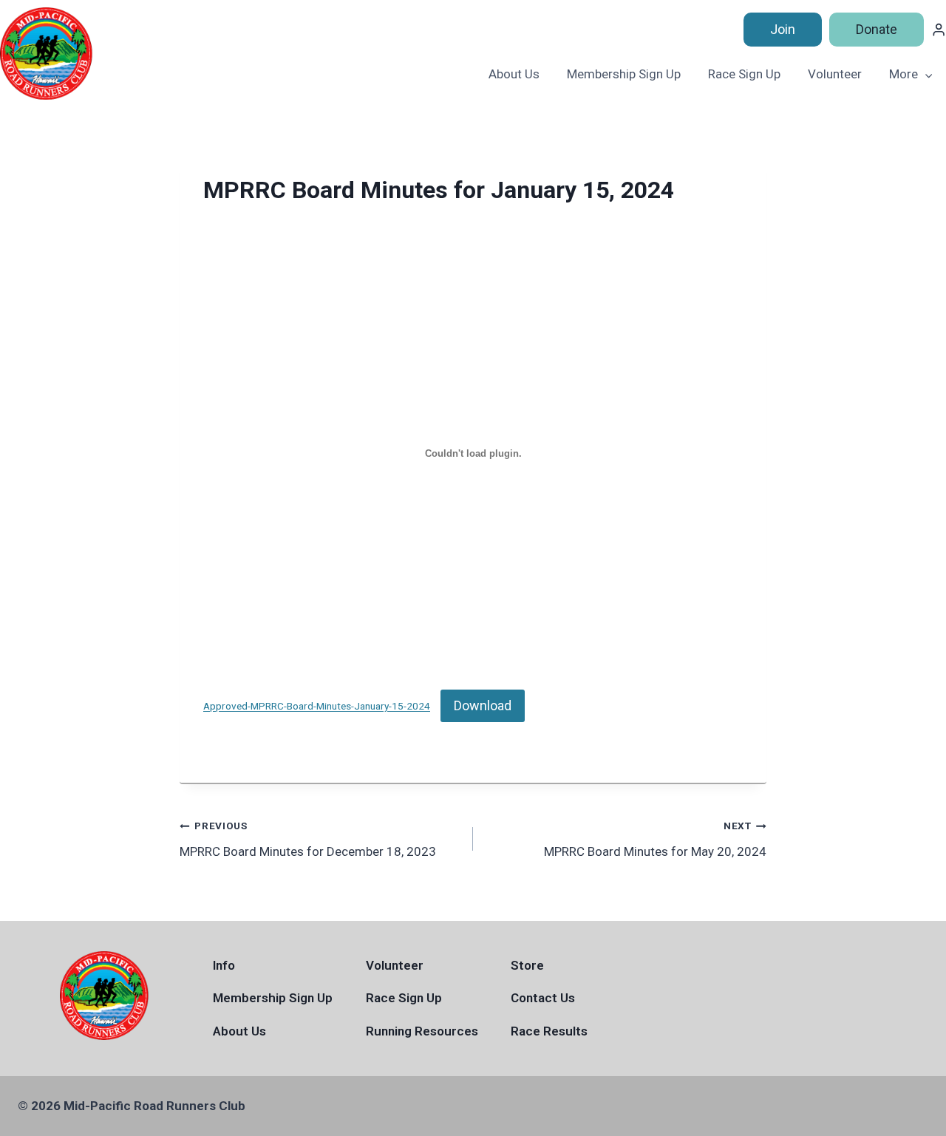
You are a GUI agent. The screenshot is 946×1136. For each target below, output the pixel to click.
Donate (876, 29)
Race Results (549, 1031)
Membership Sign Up (624, 74)
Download (482, 705)
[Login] (938, 30)
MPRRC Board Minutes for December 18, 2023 (308, 839)
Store (527, 965)
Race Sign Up (744, 74)
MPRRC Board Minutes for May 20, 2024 (655, 839)
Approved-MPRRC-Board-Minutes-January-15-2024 (316, 706)
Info (224, 965)
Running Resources (422, 1031)
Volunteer (835, 74)
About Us (514, 74)
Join (782, 29)
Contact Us (543, 997)
